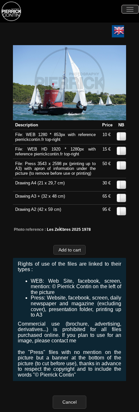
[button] (69, 249)
